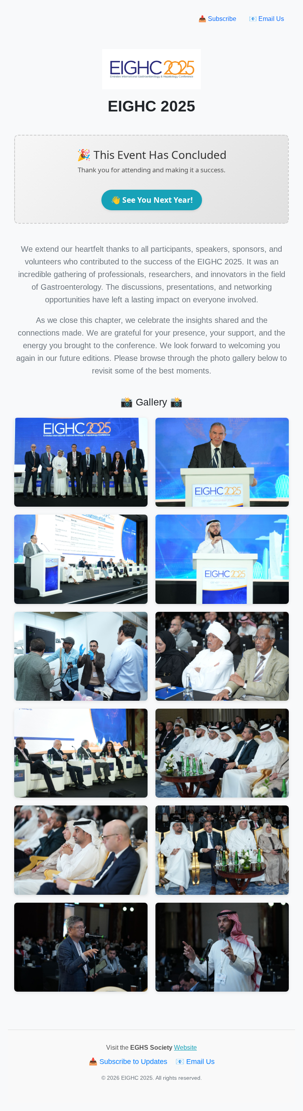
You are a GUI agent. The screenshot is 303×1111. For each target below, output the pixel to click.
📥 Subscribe (217, 18)
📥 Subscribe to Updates (129, 1062)
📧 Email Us (266, 18)
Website (185, 1047)
